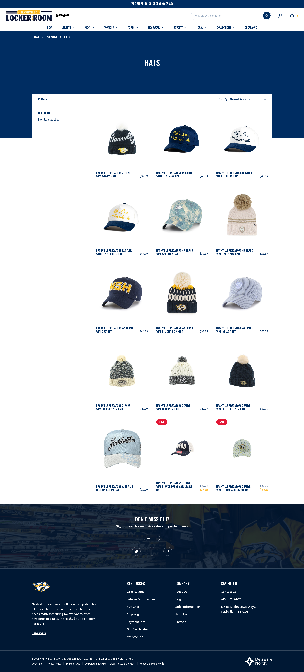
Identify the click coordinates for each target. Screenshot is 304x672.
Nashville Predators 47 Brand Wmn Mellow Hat (234, 329)
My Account (135, 637)
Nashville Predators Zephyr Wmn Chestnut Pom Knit (233, 407)
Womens (109, 27)
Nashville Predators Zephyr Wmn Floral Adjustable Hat (233, 488)
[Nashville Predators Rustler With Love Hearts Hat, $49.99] (122, 205)
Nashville (181, 614)
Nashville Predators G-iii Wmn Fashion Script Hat (114, 488)
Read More (39, 633)
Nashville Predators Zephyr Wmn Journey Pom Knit (113, 407)
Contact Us (228, 592)
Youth (131, 27)
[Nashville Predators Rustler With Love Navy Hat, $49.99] (182, 128)
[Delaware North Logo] (258, 661)
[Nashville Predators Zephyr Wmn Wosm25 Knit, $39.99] (122, 128)
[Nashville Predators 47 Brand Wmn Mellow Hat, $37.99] (242, 283)
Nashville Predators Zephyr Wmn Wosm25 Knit (113, 174)
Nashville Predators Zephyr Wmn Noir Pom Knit (173, 407)
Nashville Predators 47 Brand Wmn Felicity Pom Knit (174, 329)
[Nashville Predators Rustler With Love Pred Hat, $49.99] (242, 128)
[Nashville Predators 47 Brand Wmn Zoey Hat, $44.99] (122, 283)
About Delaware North (152, 663)
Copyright (37, 663)
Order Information (187, 607)
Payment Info (136, 622)
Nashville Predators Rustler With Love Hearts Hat (114, 252)
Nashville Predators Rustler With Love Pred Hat (234, 174)
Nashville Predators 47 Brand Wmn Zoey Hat (114, 329)
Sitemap (180, 622)
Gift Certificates (137, 629)
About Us (181, 592)
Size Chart (133, 607)
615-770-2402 (231, 599)
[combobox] (248, 99)
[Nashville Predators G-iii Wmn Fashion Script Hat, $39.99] (122, 439)
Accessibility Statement (122, 663)
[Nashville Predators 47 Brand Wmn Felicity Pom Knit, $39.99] (182, 283)
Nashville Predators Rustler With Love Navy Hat (174, 174)
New (49, 27)
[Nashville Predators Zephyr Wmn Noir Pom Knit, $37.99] (182, 360)
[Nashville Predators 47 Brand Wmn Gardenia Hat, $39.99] (182, 205)
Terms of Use (73, 663)
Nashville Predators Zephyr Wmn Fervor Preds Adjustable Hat (174, 486)
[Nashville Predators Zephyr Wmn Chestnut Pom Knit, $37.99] (242, 360)
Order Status (135, 592)
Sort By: (223, 99)
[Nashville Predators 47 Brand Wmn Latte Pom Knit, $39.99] (242, 205)
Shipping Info (136, 614)
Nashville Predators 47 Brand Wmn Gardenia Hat (174, 252)
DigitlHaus (126, 659)
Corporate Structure (95, 663)
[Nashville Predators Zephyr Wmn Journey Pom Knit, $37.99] (122, 360)
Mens (88, 27)
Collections (224, 27)
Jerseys (67, 27)
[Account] (280, 16)
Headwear (154, 27)
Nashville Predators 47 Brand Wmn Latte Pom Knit (234, 252)
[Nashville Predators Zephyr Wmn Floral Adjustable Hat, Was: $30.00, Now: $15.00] (242, 439)
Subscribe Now (152, 538)
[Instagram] (167, 551)
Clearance (251, 27)
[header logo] (41, 586)
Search (267, 15)
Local (200, 27)
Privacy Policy (54, 663)
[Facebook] (152, 551)
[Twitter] (136, 551)
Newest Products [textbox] (240, 99)
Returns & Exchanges (141, 599)
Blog (178, 599)
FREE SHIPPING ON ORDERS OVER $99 (152, 3)
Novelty (178, 27)
